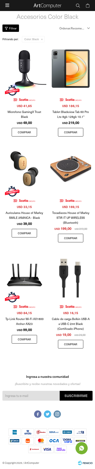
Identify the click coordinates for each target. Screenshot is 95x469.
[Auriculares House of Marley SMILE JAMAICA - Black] (24, 170)
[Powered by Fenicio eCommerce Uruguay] (85, 463)
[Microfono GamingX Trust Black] (24, 69)
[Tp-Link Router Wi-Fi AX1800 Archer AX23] (24, 275)
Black (31, 39)
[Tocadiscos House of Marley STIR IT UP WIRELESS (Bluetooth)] (71, 170)
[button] (78, 5)
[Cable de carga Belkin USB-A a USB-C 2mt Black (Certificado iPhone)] (71, 275)
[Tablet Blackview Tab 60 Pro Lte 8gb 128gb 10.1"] (71, 69)
